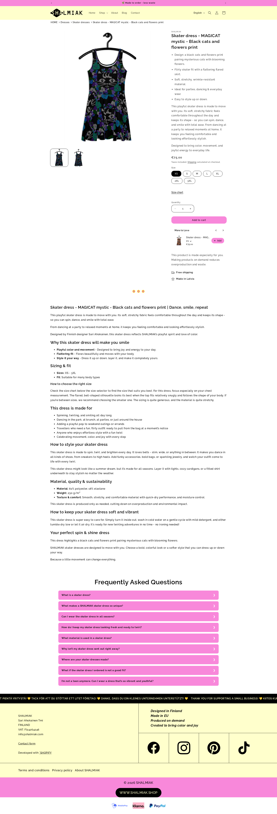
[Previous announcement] (51, 3)
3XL (189, 181)
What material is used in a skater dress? (87, 638)
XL (217, 173)
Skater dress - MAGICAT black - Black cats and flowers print (198, 237)
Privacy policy (62, 770)
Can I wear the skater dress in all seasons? (88, 616)
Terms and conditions (34, 770)
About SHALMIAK (87, 770)
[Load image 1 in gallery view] (59, 158)
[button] (103, 12)
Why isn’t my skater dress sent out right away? (91, 648)
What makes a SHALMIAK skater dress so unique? (92, 605)
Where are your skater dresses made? (85, 659)
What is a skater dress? (76, 595)
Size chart (177, 192)
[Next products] (223, 230)
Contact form (26, 743)
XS (176, 173)
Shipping (192, 162)
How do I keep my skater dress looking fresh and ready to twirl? (102, 627)
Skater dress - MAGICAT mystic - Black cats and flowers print (128, 22)
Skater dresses (81, 22)
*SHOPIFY (45, 752)
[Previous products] (216, 230)
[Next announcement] (225, 3)
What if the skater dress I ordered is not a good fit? (94, 670)
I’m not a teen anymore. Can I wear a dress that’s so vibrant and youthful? (107, 681)
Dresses (65, 22)
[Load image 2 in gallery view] (79, 158)
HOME (54, 22)
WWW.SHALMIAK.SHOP (138, 793)
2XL (177, 181)
